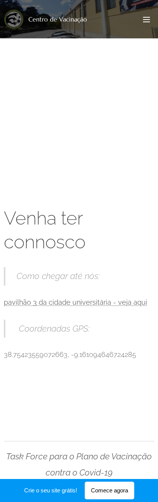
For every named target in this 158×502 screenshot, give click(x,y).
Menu (146, 19)
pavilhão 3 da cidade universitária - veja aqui (75, 302)
